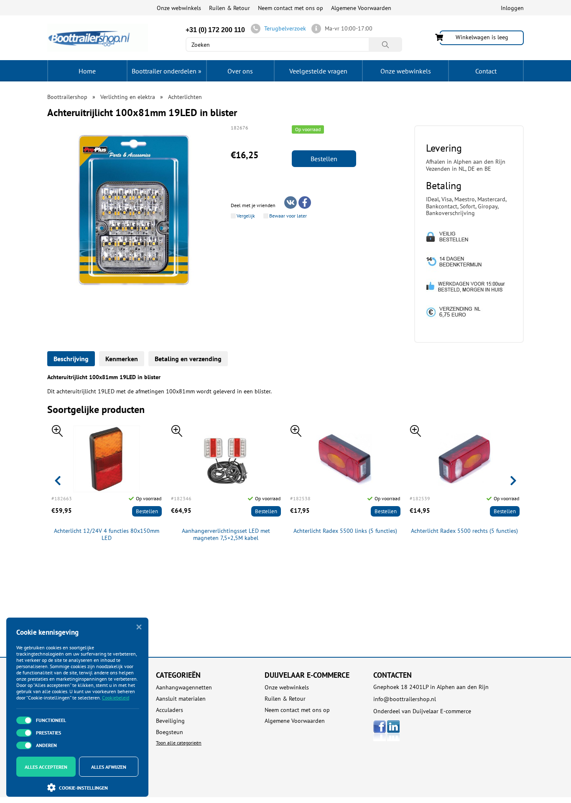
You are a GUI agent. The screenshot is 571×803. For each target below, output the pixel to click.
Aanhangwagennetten (184, 687)
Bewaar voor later (288, 216)
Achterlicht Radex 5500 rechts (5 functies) (464, 530)
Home (87, 71)
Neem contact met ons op (290, 8)
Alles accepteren (46, 767)
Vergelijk (246, 216)
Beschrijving (71, 359)
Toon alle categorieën (178, 743)
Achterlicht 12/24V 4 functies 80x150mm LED (106, 534)
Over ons (240, 71)
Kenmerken (121, 359)
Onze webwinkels (179, 8)
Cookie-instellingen (83, 788)
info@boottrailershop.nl (404, 699)
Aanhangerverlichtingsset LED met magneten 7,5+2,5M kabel (226, 534)
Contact (486, 71)
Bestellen (324, 159)
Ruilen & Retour (229, 8)
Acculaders (169, 710)
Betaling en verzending (188, 359)
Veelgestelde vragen (318, 71)
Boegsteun (169, 732)
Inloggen (512, 8)
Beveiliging (170, 720)
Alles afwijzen (108, 767)
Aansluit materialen (181, 698)
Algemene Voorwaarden (361, 8)
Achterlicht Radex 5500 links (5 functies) (345, 530)
